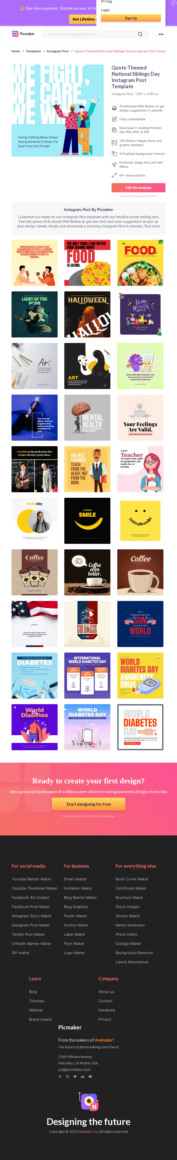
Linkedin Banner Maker (31, 943)
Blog (33, 991)
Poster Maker (75, 916)
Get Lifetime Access (91, 19)
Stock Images (127, 906)
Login (105, 10)
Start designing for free (88, 804)
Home (16, 51)
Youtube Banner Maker (31, 879)
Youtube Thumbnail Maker (34, 888)
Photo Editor (127, 934)
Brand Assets (40, 1019)
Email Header (75, 879)
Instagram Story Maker (32, 916)
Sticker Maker (128, 916)
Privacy (104, 1019)
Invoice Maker (76, 925)
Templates (33, 51)
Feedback (106, 1010)
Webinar (36, 1010)
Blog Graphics (76, 906)
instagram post (58, 51)
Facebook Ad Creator (31, 897)
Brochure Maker (129, 897)
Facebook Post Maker (31, 906)
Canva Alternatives (132, 962)
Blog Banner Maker (80, 897)
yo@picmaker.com (74, 1069)
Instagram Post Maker (31, 925)
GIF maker (21, 952)
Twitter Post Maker (28, 934)
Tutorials (36, 1001)
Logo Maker (74, 952)
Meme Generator (130, 925)
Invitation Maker (78, 888)
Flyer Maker (74, 943)
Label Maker (74, 934)
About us (106, 991)
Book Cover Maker (132, 879)
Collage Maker (128, 943)
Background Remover (134, 952)
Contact (105, 1001)
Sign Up (131, 18)
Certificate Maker (131, 888)
